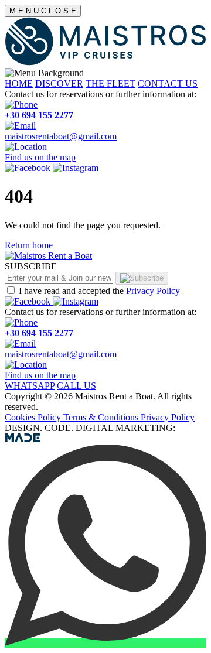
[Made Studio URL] (22, 439)
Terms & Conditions (102, 417)
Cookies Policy (34, 417)
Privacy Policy (153, 291)
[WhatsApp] (105, 643)
